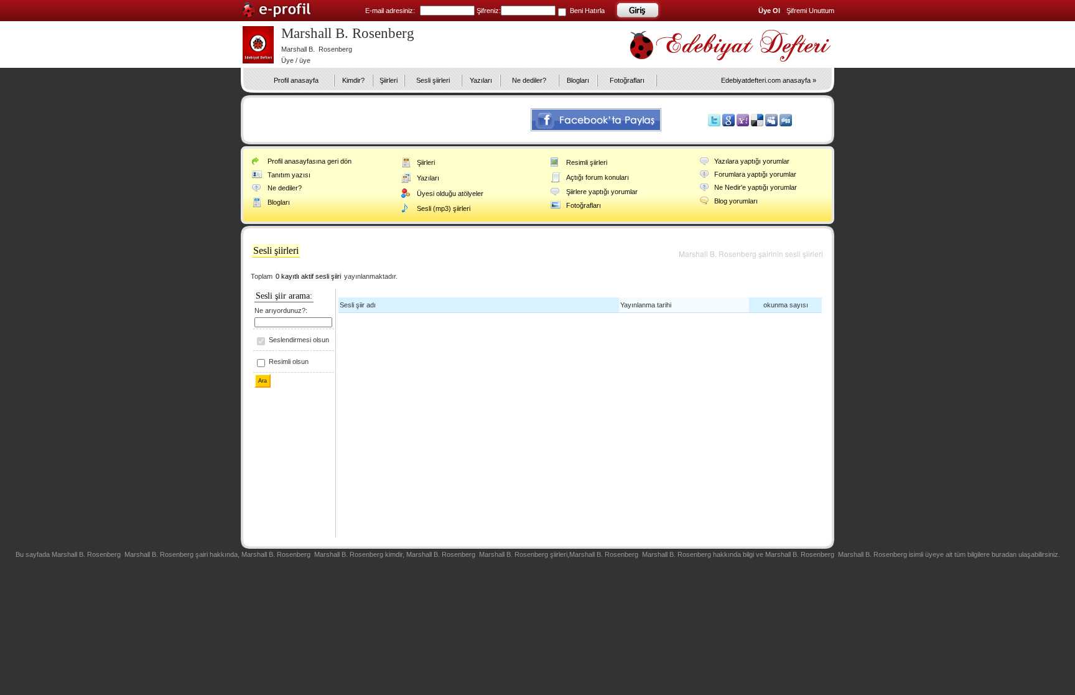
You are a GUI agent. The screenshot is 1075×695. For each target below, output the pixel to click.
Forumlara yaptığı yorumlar (755, 174)
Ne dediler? (529, 80)
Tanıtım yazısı (289, 175)
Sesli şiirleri (433, 80)
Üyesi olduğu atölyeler (450, 193)
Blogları (578, 80)
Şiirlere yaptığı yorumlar (602, 191)
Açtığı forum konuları (597, 177)
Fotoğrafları (627, 80)
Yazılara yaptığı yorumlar (751, 161)
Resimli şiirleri (586, 162)
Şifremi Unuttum (810, 10)
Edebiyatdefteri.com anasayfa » (768, 80)
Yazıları (481, 80)
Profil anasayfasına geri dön (309, 161)
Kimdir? (353, 80)
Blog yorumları (736, 201)
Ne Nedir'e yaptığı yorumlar (755, 187)
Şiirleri (388, 80)
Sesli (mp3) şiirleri (443, 208)
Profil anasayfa (296, 80)
